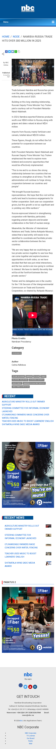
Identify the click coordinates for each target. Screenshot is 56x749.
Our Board (30, 738)
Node (16, 36)
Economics (17, 353)
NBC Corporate (30, 733)
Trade (43, 376)
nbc (28, 674)
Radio (30, 741)
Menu (5, 22)
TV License (31, 736)
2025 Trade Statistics (21, 387)
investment (17, 383)
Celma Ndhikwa (18, 376)
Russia (36, 376)
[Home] (28, 8)
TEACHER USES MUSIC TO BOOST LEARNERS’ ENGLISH (28, 421)
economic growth (37, 380)
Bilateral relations (20, 380)
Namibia (29, 376)
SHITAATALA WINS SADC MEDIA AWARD (21, 424)
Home (6, 36)
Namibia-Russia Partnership (34, 383)
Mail (30, 744)
